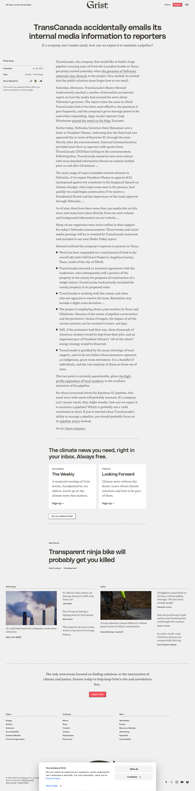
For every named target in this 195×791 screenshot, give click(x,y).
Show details (52, 786)
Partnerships (68, 735)
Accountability (12, 732)
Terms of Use (11, 783)
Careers (66, 732)
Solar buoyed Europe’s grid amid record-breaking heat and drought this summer (171, 618)
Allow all (134, 769)
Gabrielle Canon (164, 607)
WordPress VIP (27, 780)
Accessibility (125, 739)
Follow (167, 4)
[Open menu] (186, 4)
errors (76, 421)
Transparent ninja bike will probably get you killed (87, 555)
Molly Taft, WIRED (13, 637)
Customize (132, 777)
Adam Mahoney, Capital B (111, 632)
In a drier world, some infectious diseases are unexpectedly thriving (169, 637)
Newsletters (124, 720)
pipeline (65, 421)
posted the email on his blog (91, 120)
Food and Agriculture (15, 739)
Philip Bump (8, 61)
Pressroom (67, 739)
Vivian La (67, 634)
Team (65, 724)
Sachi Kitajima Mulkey (167, 644)
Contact (66, 728)
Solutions (10, 728)
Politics (9, 724)
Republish (123, 735)
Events (122, 724)
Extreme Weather (13, 735)
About (65, 720)
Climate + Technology (34, 74)
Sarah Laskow (55, 568)
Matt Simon (68, 619)
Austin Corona (163, 626)
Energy (9, 720)
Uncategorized (70, 568)
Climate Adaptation (75, 428)
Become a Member (127, 728)
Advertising (124, 732)
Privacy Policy (23, 783)
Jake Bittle (67, 603)
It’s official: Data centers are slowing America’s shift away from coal (78, 596)
